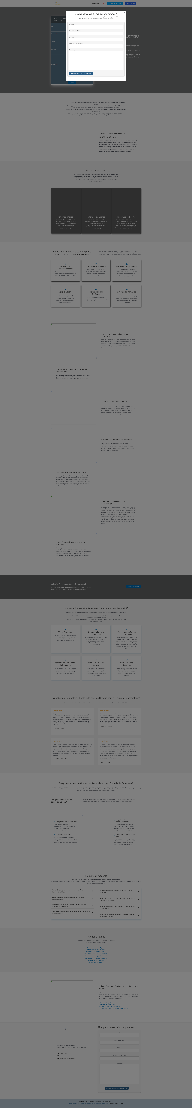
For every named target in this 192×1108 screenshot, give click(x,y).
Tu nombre (72, 24)
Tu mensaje (72, 50)
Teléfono (71, 37)
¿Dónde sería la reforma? (76, 43)
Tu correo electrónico (75, 30)
